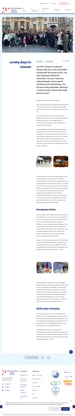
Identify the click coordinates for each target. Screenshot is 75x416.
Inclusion (34, 390)
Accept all (65, 409)
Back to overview (32, 357)
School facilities (36, 386)
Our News (34, 382)
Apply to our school (37, 375)
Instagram (7, 384)
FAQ (33, 394)
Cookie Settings (55, 409)
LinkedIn (6, 387)
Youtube (6, 390)
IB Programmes (24, 375)
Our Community (36, 379)
